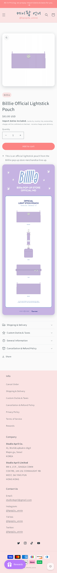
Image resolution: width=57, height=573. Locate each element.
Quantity (6, 129)
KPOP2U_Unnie (31, 567)
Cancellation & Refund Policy (20, 405)
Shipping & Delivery (15, 391)
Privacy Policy (12, 412)
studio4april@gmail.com (19, 499)
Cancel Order (12, 384)
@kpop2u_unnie (14, 510)
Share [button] (8, 356)
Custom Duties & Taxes (17, 398)
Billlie (7, 94)
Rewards (10, 425)
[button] (3, 14)
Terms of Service (14, 418)
